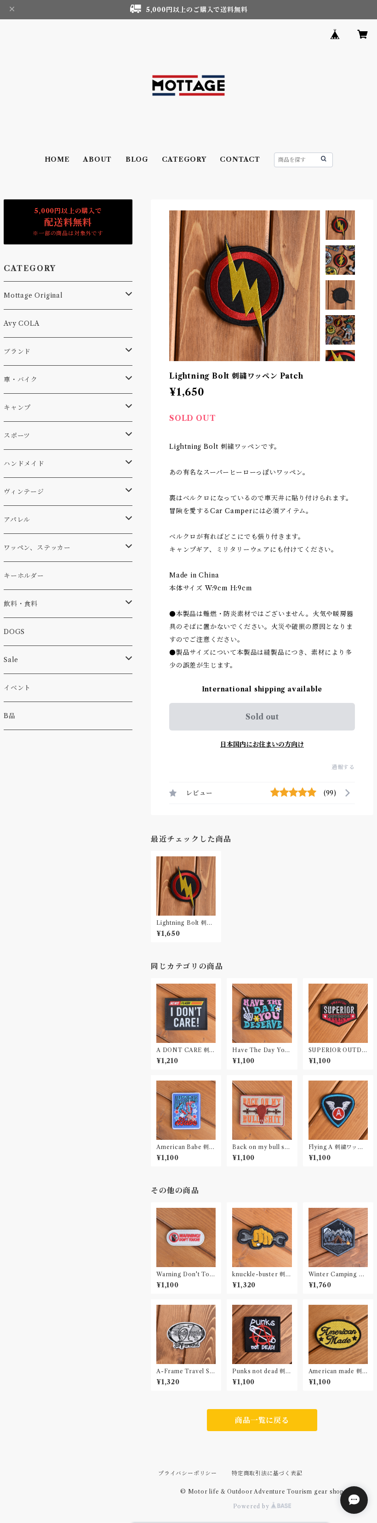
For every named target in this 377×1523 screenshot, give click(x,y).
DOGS (14, 632)
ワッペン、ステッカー (37, 548)
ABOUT (97, 159)
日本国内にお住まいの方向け (262, 744)
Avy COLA (21, 323)
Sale (11, 660)
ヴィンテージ (24, 491)
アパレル (17, 519)
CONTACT (240, 159)
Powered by (252, 1506)
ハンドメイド (24, 463)
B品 (10, 716)
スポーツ (17, 435)
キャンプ (17, 407)
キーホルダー (24, 576)
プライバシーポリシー (187, 1473)
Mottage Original (33, 295)
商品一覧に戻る (262, 1420)
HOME (57, 159)
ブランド (17, 351)
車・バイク (21, 379)
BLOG (137, 159)
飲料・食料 (21, 604)
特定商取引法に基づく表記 (267, 1473)
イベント (17, 688)
